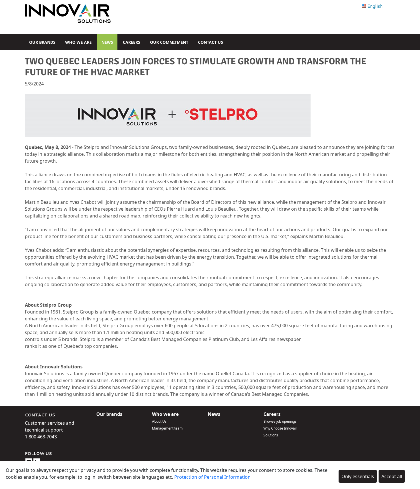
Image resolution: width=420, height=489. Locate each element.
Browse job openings (280, 421)
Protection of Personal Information (212, 477)
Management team (167, 428)
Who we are (78, 42)
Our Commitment (169, 42)
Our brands (42, 42)
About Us (159, 421)
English (375, 6)
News (107, 42)
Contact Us (210, 42)
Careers (131, 42)
